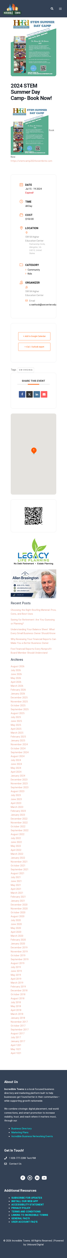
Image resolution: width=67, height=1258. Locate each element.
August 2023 (17, 791)
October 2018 (18, 994)
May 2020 (16, 928)
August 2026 (17, 666)
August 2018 (17, 998)
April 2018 (16, 1010)
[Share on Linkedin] (37, 394)
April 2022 (16, 850)
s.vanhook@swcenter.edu (42, 304)
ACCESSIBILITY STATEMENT (27, 1204)
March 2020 (17, 935)
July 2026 (16, 670)
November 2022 (19, 822)
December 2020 (19, 904)
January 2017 (18, 1041)
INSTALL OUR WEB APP (24, 1201)
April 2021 (16, 888)
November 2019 (19, 951)
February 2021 (18, 896)
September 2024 (19, 752)
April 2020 (16, 931)
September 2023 (19, 787)
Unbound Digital (35, 1244)
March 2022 (17, 853)
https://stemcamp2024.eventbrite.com (31, 161)
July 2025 (16, 717)
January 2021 (18, 900)
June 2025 (16, 721)
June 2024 (16, 764)
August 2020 (17, 916)
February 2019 (18, 986)
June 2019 (16, 971)
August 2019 (17, 963)
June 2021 (16, 881)
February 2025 (18, 736)
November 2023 (19, 783)
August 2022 (17, 834)
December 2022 (19, 818)
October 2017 (18, 1025)
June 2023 (16, 799)
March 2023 (17, 807)
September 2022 (19, 830)
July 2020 (16, 920)
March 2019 (17, 982)
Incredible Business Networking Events (32, 1136)
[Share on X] (29, 394)
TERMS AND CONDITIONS (26, 1211)
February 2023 (18, 810)
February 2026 (18, 689)
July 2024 (16, 760)
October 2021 (18, 865)
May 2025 (16, 724)
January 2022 (18, 857)
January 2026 (18, 693)
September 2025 (19, 709)
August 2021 (17, 873)
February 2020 (18, 939)
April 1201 (16, 1045)
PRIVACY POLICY (20, 1208)
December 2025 (19, 697)
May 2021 (16, 885)
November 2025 (19, 701)
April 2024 (16, 771)
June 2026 (16, 674)
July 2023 (16, 795)
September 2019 (19, 959)
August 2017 (17, 1033)
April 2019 (16, 978)
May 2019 (16, 974)
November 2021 (19, 861)
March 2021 (17, 892)
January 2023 (18, 814)
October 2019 (18, 955)
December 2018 (19, 990)
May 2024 (16, 767)
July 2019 (16, 967)
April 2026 (16, 682)
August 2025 (17, 713)
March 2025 (17, 732)
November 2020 (19, 908)
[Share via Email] (44, 394)
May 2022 (16, 846)
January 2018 (18, 1017)
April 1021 (16, 1053)
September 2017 (19, 1029)
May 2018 (16, 1006)
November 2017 (19, 1021)
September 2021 (19, 869)
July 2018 (16, 1002)
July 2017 (16, 1037)
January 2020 (18, 943)
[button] (52, 9)
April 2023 (16, 803)
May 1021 (16, 1049)
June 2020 (16, 924)
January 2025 (18, 740)
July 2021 (16, 877)
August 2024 (17, 756)
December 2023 (19, 779)
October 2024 (18, 748)
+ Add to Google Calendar (34, 336)
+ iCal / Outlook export (34, 347)
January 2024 (18, 775)
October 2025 (18, 705)
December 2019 (19, 947)
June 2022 (16, 842)
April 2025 (16, 728)
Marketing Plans (19, 1132)
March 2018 (17, 1014)
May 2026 (16, 678)
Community (34, 269)
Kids (30, 273)
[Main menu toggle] (60, 8)
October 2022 (18, 826)
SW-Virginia (26, 370)
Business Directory (21, 1128)
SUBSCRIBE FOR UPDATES (26, 1197)
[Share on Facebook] (22, 394)
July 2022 (16, 838)
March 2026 (17, 685)
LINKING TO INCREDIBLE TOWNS (29, 1215)
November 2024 (19, 744)
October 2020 (18, 912)
